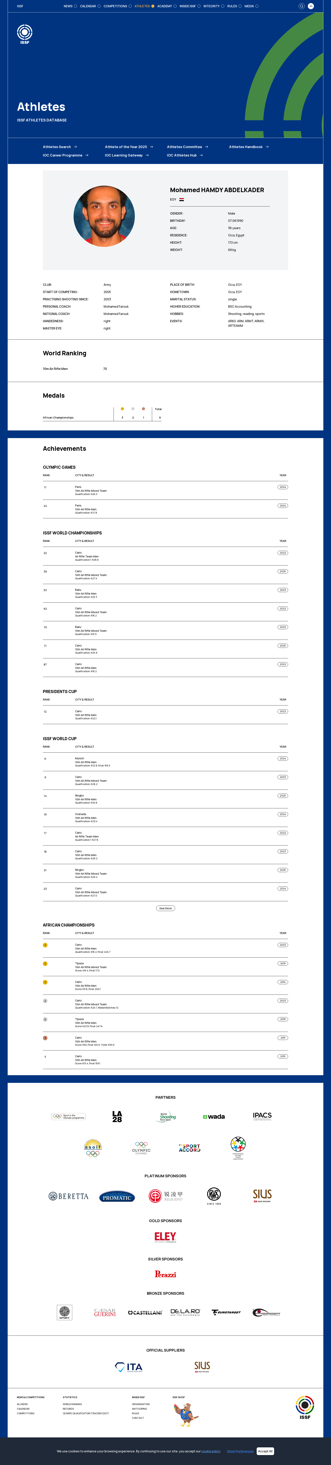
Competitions (25, 1413)
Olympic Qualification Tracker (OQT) (86, 1413)
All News (22, 1404)
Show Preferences (240, 1451)
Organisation (141, 1404)
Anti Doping (139, 1408)
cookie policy (210, 1451)
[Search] (302, 6)
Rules (135, 1413)
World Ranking (72, 1404)
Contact (138, 1418)
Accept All (265, 1451)
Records (68, 1408)
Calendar (23, 1408)
